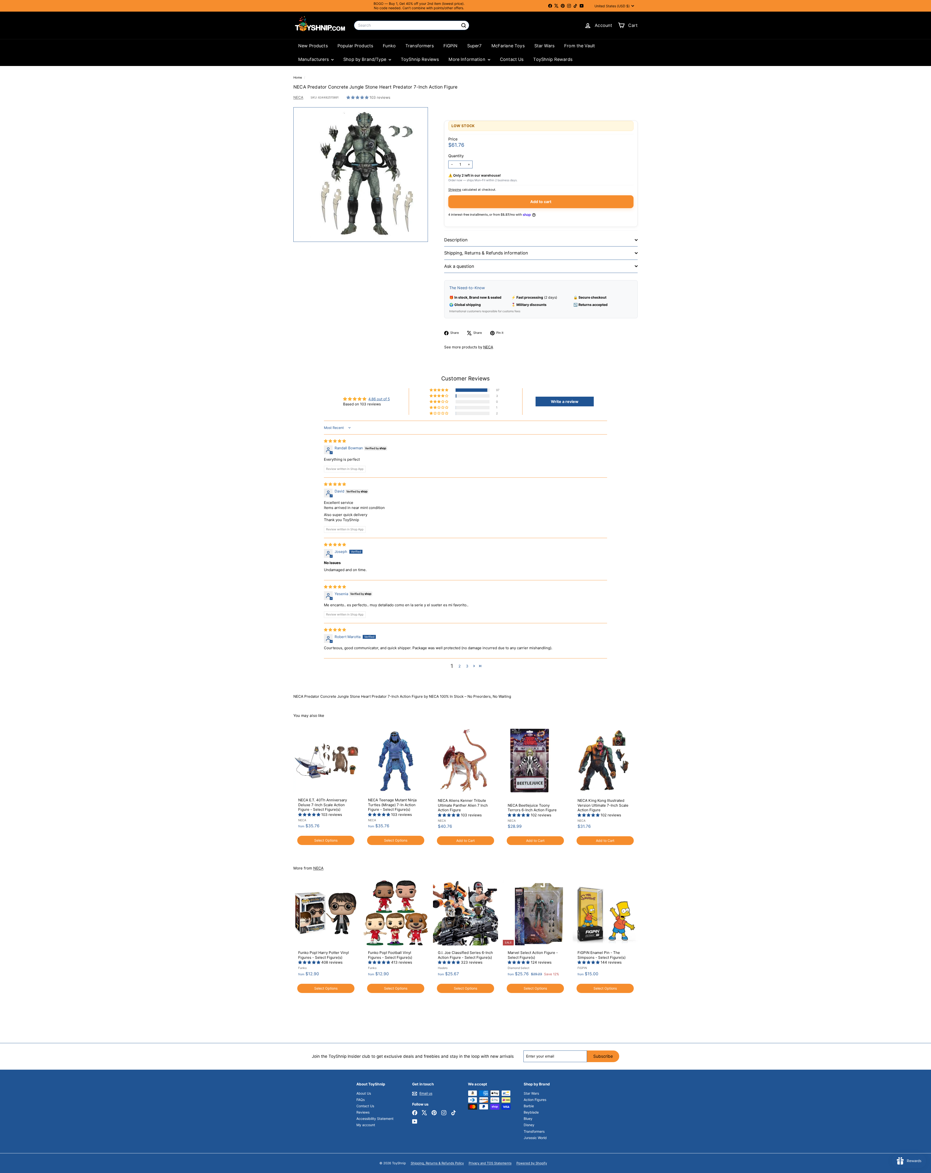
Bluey (528, 1118)
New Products (313, 45)
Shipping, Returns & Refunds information (486, 252)
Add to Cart (465, 840)
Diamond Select (518, 968)
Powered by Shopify (531, 1163)
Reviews (362, 1112)
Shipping (454, 189)
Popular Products (355, 45)
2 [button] (459, 666)
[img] (335, 441)
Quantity (456, 155)
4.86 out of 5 (379, 399)
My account (365, 1125)
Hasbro (443, 968)
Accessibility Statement (374, 1118)
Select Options (325, 840)
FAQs (360, 1100)
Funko (389, 45)
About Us (363, 1093)
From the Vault (579, 45)
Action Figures (535, 1100)
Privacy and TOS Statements (490, 1163)
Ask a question (459, 266)
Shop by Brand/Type (365, 59)
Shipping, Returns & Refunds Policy (437, 1163)
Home (298, 77)
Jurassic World (535, 1138)
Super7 (474, 45)
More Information (468, 59)
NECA (298, 97)
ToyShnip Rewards (552, 59)
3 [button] (467, 666)
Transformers (419, 45)
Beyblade (531, 1112)
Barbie (529, 1106)
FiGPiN (450, 45)
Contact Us (512, 59)
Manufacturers (314, 59)
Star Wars (544, 45)
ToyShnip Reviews (420, 59)
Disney (529, 1125)
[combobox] (411, 25)
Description (456, 239)
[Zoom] (361, 174)
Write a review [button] (564, 401)
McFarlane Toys (508, 45)
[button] (357, 97)
